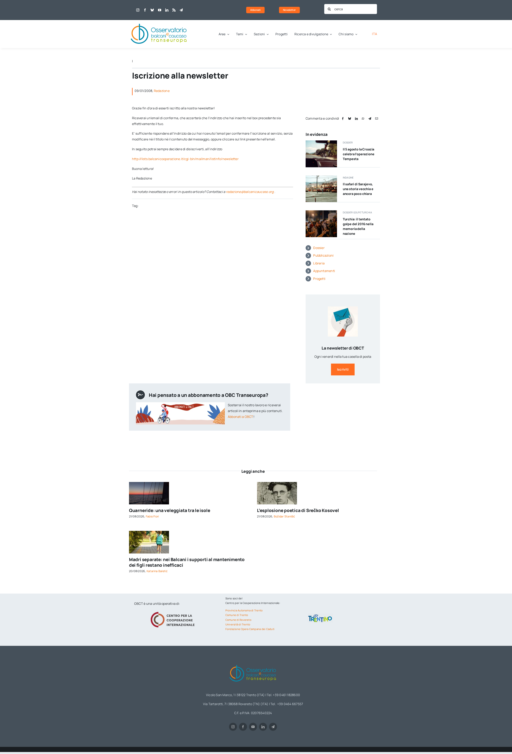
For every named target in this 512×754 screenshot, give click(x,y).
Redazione (162, 91)
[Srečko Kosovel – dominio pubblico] (277, 483)
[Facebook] (342, 118)
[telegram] (181, 10)
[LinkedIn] (356, 118)
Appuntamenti (324, 271)
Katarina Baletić (157, 571)
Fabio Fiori (152, 516)
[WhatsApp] (363, 118)
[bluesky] (152, 10)
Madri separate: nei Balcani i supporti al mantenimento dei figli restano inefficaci (187, 562)
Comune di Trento (236, 615)
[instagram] (137, 10)
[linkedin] (166, 10)
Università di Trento (237, 624)
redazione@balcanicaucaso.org (250, 192)
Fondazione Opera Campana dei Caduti (249, 629)
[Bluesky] (349, 118)
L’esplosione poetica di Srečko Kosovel (298, 510)
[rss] (174, 10)
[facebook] (145, 10)
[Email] (376, 118)
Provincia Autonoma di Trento (244, 610)
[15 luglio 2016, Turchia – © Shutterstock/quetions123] (321, 212)
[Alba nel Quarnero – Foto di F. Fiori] (149, 483)
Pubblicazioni (323, 255)
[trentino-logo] (320, 615)
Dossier (319, 248)
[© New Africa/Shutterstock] (149, 532)
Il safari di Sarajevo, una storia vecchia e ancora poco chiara (358, 189)
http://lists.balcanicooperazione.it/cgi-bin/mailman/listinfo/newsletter (185, 159)
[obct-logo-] (159, 21)
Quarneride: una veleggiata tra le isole (169, 510)
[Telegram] (369, 118)
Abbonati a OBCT (240, 416)
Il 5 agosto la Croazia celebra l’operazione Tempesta (358, 154)
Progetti (319, 278)
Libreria (319, 263)
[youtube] (159, 10)
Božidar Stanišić (284, 516)
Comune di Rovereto (238, 620)
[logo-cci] (174, 611)
